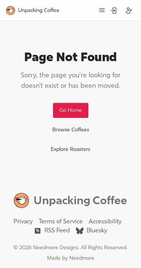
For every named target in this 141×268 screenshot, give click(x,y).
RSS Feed (56, 230)
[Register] (129, 11)
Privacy (23, 221)
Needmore (81, 258)
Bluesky (96, 230)
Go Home (70, 110)
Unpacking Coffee (80, 200)
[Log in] (114, 11)
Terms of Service (61, 221)
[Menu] (102, 10)
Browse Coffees (70, 129)
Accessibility (105, 221)
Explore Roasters (70, 149)
